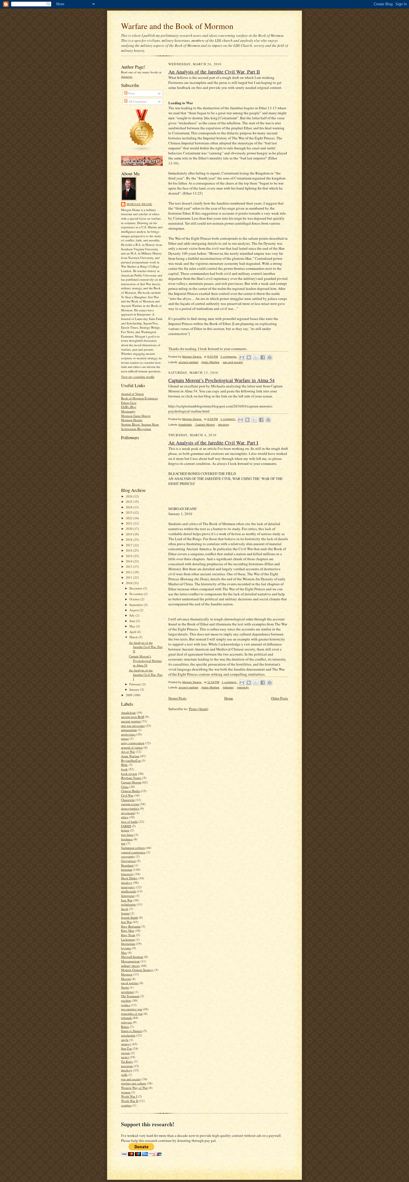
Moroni (126, 979)
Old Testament (130, 996)
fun (123, 843)
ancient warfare (131, 721)
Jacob (124, 909)
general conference (133, 852)
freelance (127, 839)
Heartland (127, 865)
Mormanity (128, 411)
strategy (126, 1044)
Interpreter (128, 896)
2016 (129, 550)
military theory (130, 965)
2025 (129, 501)
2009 (129, 695)
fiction (125, 830)
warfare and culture (133, 1083)
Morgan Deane (139, 204)
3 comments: (229, 356)
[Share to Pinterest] (269, 357)
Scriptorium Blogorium (136, 429)
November (136, 594)
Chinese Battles (130, 791)
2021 (129, 523)
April (133, 632)
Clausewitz (128, 800)
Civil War (127, 795)
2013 (129, 566)
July (132, 615)
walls (124, 1074)
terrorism (127, 1066)
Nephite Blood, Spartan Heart (140, 424)
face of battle (129, 821)
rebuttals (126, 1018)
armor (125, 738)
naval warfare (130, 983)
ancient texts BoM (132, 717)
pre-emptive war (131, 1009)
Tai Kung (127, 1061)
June (132, 621)
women (125, 1092)
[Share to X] (255, 357)
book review (129, 773)
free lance (127, 835)
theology (126, 1070)
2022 (129, 518)
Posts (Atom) (198, 708)
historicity (127, 874)
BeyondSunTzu (131, 760)
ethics (124, 817)
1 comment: (228, 419)
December (136, 588)
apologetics (128, 734)
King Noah (128, 935)
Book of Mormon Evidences (139, 398)
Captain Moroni (131, 782)
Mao (124, 952)
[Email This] (242, 357)
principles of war (132, 1013)
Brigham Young (131, 778)
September (136, 605)
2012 (129, 572)
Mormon (126, 974)
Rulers (125, 1027)
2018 (129, 539)
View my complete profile (137, 377)
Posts (131, 93)
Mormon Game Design (136, 416)
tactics (125, 1057)
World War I (129, 1096)
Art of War (128, 751)
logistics (126, 948)
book (124, 769)
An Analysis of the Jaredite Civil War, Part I (145, 674)
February (135, 684)
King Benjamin (131, 926)
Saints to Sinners (131, 1031)
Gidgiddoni (128, 861)
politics (125, 1005)
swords (125, 1053)
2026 (129, 496)
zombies (126, 1105)
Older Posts (279, 698)
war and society (131, 1079)
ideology (126, 882)
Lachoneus (128, 939)
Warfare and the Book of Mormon (177, 25)
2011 (129, 577)
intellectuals (128, 891)
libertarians (128, 943)
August (134, 610)
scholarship (128, 1035)
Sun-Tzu (126, 1048)
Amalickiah (128, 712)
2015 (129, 556)
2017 (129, 545)
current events (130, 804)
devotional (128, 813)
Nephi (125, 987)
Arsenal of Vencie (132, 394)
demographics (130, 808)
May (132, 626)
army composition (132, 743)
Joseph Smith (129, 917)
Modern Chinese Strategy (137, 970)
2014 (129, 561)
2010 (129, 583)
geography (128, 856)
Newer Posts (177, 698)
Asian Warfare (130, 756)
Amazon (127, 76)
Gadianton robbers (133, 848)
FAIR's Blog (128, 407)
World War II (129, 1101)
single (125, 1040)
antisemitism (129, 730)
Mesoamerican (130, 961)
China (125, 787)
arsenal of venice (132, 747)
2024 (129, 507)
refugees (126, 1022)
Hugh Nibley (129, 878)
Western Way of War (134, 1088)
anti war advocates (133, 726)
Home (228, 698)
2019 (129, 534)
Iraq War (126, 900)
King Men (127, 930)
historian (126, 869)
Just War (126, 922)
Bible (124, 765)
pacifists (126, 1000)
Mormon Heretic (131, 420)
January (134, 689)
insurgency (128, 887)
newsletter (127, 992)
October (135, 599)
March (134, 637)
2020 (129, 528)
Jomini (125, 913)
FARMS (126, 826)
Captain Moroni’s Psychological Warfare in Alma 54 (145, 660)
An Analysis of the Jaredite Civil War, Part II (145, 646)
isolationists (128, 904)
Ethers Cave (128, 403)
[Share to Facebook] (262, 357)
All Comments (137, 101)
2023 (129, 512)
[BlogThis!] (249, 357)
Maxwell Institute (132, 957)
